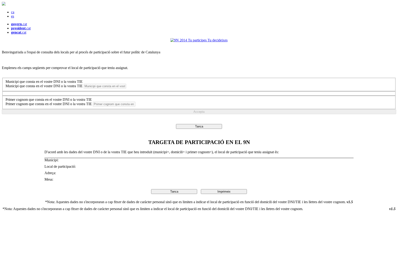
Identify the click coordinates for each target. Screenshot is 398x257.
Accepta (199, 111)
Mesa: (49, 179)
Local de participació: (60, 166)
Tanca (199, 126)
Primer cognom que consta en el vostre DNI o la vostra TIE (49, 99)
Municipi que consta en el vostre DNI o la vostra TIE (44, 82)
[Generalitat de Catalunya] (4, 4)
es (12, 16)
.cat (19, 24)
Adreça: (50, 173)
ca (12, 12)
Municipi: (51, 160)
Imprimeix (224, 191)
